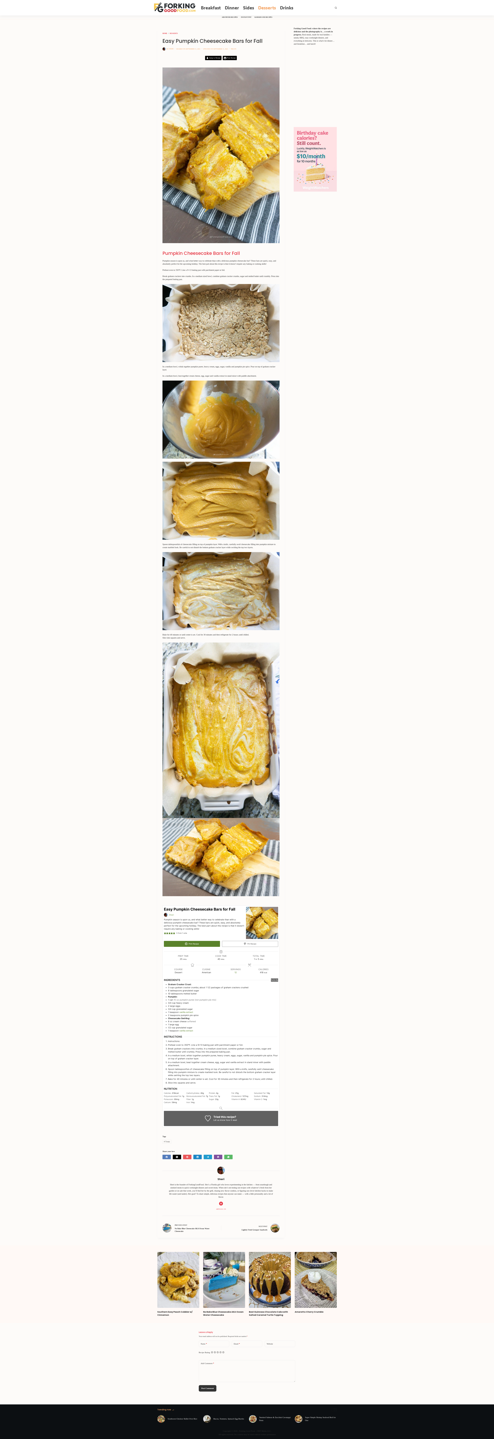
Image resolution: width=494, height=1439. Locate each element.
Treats (233, 49)
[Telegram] (208, 1157)
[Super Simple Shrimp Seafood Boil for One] (298, 1419)
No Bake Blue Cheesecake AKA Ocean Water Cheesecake (223, 1313)
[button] (165, 933)
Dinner (232, 8)
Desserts (267, 8)
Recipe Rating (204, 1352)
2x (274, 980)
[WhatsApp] (228, 1157)
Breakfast (211, 8)
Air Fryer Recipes (230, 17)
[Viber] (218, 1157)
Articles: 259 (221, 1209)
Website (270, 1344)
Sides (248, 8)
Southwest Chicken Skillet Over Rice (182, 1419)
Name (204, 1344)
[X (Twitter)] (177, 1157)
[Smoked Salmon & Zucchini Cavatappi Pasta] (253, 1419)
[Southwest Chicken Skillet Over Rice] (161, 1419)
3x (277, 980)
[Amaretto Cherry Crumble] (316, 1280)
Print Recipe (231, 58)
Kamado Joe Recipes (263, 17)
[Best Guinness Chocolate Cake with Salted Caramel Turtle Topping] (270, 1280)
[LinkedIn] (197, 1157)
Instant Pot (246, 17)
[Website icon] (221, 1204)
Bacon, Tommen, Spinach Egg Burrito (228, 1419)
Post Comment (207, 1388)
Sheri (171, 915)
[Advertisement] (313, 84)
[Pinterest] (187, 1157)
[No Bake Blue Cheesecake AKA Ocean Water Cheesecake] (224, 1280)
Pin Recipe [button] (251, 944)
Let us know (219, 1120)
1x (272, 980)
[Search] (336, 8)
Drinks (286, 8)
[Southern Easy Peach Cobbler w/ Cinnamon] (178, 1280)
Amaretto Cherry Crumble (309, 1311)
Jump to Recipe (214, 58)
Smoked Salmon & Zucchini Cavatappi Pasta (275, 1418)
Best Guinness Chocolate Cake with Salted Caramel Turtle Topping (268, 1313)
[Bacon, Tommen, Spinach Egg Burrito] (207, 1419)
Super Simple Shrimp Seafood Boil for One (320, 1418)
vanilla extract (186, 1012)
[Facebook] (166, 1157)
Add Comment (207, 1363)
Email (237, 1344)
